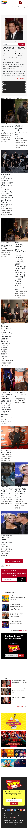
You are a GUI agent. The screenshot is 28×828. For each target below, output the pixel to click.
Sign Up (22, 44)
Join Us (6, 815)
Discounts (15, 771)
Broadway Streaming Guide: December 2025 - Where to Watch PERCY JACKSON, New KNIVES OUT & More (13, 65)
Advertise (6, 813)
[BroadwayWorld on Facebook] (8, 809)
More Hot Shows (5, 771)
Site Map (6, 817)
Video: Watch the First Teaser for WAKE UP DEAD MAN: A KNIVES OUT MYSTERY (7, 212)
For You (8, 7)
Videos (7, 82)
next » (8, 565)
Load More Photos (14, 561)
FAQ (6, 92)
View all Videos (20, 706)
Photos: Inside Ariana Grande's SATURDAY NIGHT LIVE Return (21, 294)
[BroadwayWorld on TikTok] (17, 809)
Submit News (12, 815)
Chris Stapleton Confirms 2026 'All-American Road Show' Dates (13, 57)
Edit (6, 89)
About (12, 813)
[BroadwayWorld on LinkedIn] (14, 809)
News (6, 84)
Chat (12, 7)
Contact (18, 813)
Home (2, 7)
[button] (20, 2)
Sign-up (21, 655)
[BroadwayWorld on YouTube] (24, 809)
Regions (20, 815)
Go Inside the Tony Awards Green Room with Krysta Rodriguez (18, 690)
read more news (20, 78)
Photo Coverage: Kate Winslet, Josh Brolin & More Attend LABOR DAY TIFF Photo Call (21, 504)
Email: (14, 798)
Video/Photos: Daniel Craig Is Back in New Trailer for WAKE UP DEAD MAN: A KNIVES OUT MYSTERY (13, 73)
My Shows (18, 7)
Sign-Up (14, 803)
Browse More (19, 630)
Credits (7, 87)
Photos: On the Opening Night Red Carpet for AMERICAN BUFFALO (21, 399)
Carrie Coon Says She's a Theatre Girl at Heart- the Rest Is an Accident (19, 682)
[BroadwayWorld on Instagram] (11, 809)
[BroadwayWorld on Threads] (21, 809)
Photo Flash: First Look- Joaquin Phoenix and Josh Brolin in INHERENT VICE (6, 501)
